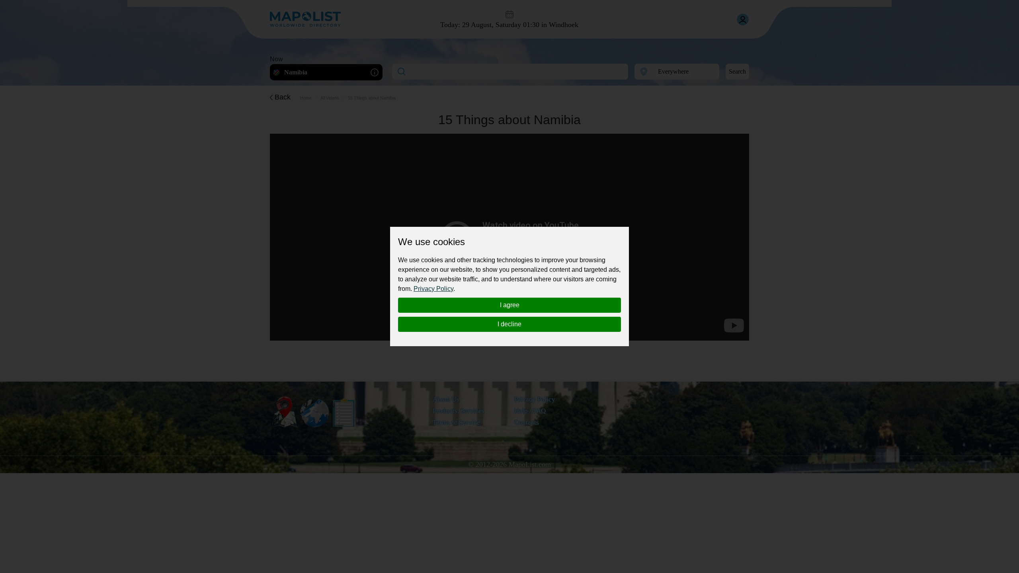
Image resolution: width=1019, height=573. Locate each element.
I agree (509, 305)
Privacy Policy (433, 288)
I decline (509, 324)
